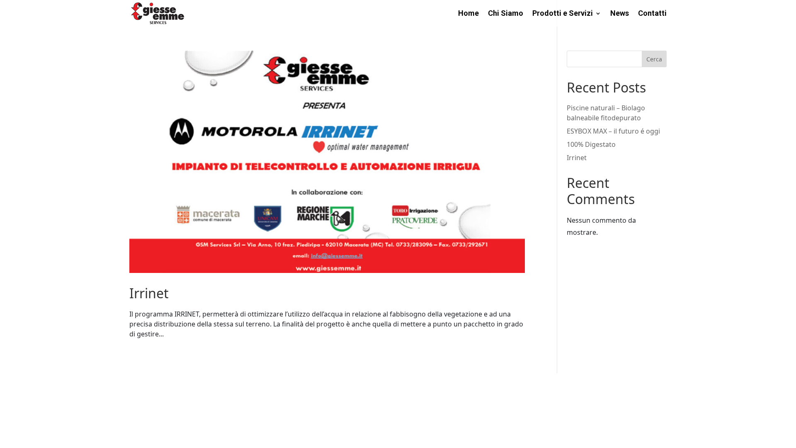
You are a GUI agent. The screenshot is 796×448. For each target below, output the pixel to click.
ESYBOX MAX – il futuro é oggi (613, 131)
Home (468, 13)
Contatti (652, 13)
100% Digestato (591, 144)
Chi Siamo (505, 13)
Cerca (654, 59)
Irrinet (149, 293)
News (619, 13)
